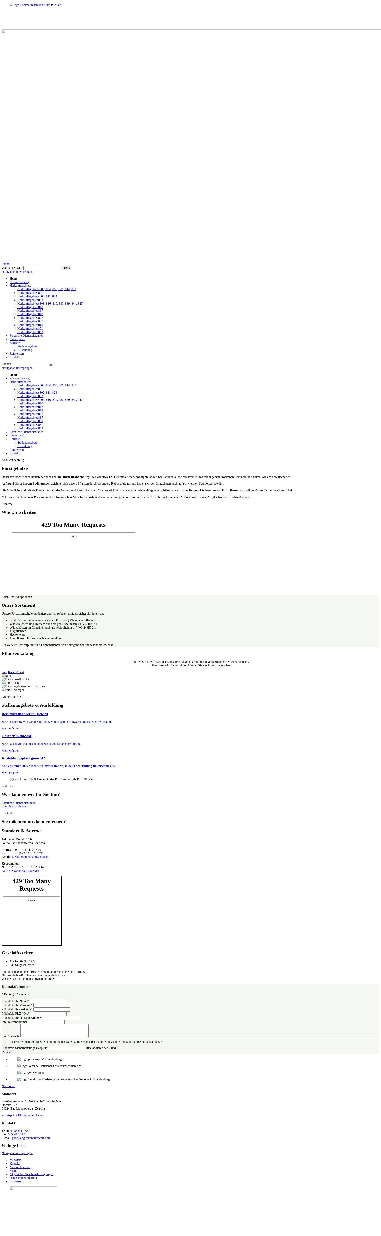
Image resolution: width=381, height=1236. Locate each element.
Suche (5, 264)
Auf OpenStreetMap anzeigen (20, 870)
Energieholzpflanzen (14, 806)
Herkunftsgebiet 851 (30, 424)
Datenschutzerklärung (23, 1177)
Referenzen (17, 449)
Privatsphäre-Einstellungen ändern (23, 1115)
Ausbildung (24, 446)
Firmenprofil (17, 435)
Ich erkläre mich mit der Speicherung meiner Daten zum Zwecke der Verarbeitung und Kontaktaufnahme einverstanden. (86, 1041)
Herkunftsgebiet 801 (30, 389)
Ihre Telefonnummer (15, 1022)
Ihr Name (15, 1001)
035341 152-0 (21, 1130)
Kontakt (15, 453)
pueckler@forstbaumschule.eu (30, 856)
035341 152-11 (17, 1134)
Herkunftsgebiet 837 (30, 417)
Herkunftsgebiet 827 (30, 414)
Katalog (13, 672)
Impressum (16, 1181)
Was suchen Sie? (12, 267)
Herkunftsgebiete (20, 381)
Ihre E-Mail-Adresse (22, 1017)
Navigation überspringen (17, 271)
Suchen (6, 364)
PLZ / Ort (15, 1013)
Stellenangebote (27, 442)
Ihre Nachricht (11, 1036)
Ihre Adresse (17, 1009)
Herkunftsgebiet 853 (30, 428)
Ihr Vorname (17, 1005)
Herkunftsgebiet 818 (30, 410)
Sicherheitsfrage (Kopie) (24, 1048)
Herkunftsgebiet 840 (30, 421)
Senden (7, 1052)
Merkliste (15, 1160)
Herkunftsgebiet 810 (30, 403)
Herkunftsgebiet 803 (30, 396)
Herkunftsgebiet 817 (30, 406)
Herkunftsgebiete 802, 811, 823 (37, 392)
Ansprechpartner (20, 1167)
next (21, 672)
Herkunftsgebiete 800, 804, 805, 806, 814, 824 (46, 385)
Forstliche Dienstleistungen (26, 431)
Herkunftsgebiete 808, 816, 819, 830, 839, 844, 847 (50, 399)
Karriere (15, 439)
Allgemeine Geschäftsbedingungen (31, 1174)
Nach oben (8, 1086)
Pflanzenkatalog (20, 378)
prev (4, 672)
